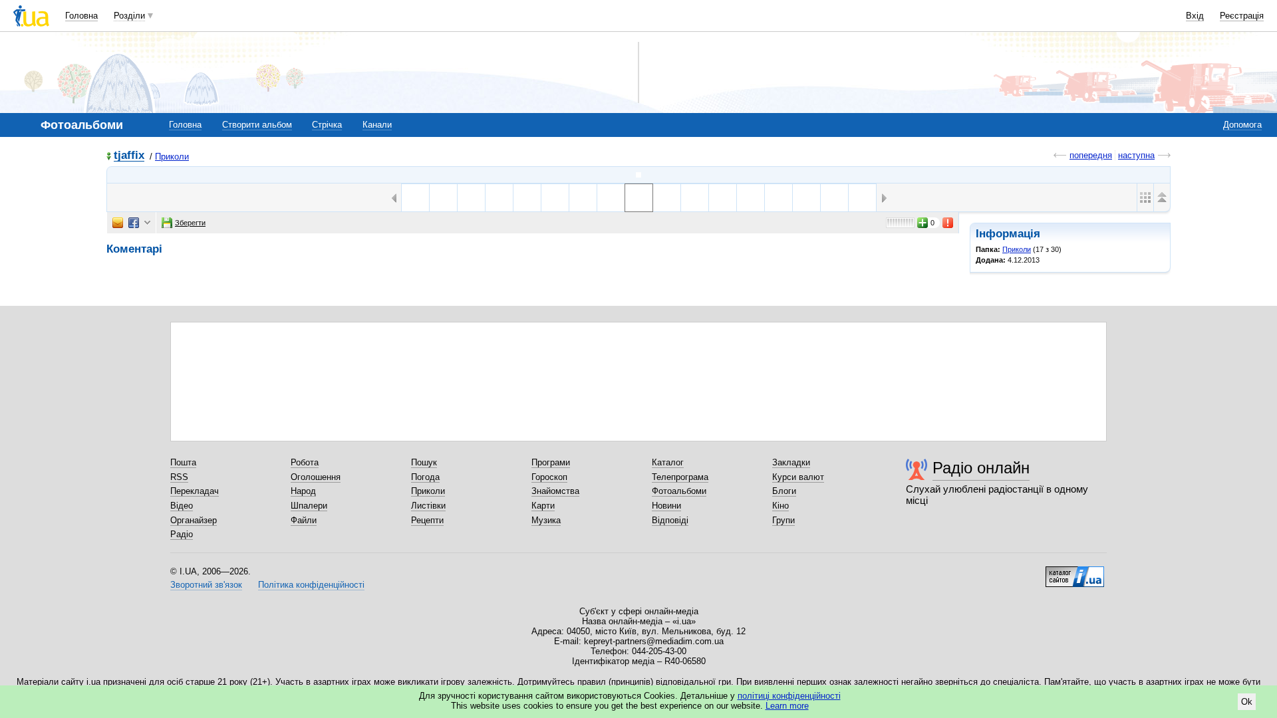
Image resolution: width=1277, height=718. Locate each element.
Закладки (791, 462)
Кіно (780, 506)
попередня (1090, 155)
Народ (303, 491)
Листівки (428, 506)
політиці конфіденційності (789, 696)
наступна (1136, 155)
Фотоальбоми (679, 491)
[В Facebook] (133, 222)
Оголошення (316, 477)
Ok (1246, 702)
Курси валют (798, 477)
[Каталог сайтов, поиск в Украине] (1075, 571)
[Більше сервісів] (147, 223)
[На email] (117, 222)
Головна (81, 16)
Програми (550, 462)
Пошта (183, 462)
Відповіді (670, 520)
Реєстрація (1242, 16)
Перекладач (194, 491)
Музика (546, 520)
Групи (783, 520)
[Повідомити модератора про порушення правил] (948, 222)
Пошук (424, 462)
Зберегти (190, 223)
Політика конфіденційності (311, 585)
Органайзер (193, 520)
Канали (377, 125)
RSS (179, 477)
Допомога (1242, 125)
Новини (666, 506)
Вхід (1195, 16)
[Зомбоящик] (583, 197)
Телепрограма (680, 477)
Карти (543, 506)
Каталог (668, 462)
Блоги (784, 491)
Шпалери (309, 506)
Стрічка (327, 125)
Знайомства (555, 491)
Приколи (172, 157)
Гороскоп (549, 477)
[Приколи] (638, 175)
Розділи (129, 16)
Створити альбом (257, 125)
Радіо (181, 534)
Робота (305, 462)
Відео (181, 506)
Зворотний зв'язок (206, 585)
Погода (425, 477)
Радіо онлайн (981, 468)
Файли (304, 520)
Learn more (787, 706)
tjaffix (129, 156)
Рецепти (427, 520)
